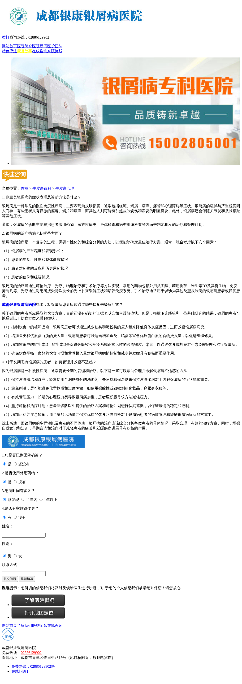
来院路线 (54, 51)
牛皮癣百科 (41, 188)
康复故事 (24, 51)
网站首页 (9, 46)
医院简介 (24, 46)
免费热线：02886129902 (33, 666)
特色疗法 (9, 51)
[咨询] (38, 605)
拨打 (5, 37)
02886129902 (31, 653)
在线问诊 (19, 671)
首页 (24, 188)
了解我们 (24, 625)
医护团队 (54, 46)
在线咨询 (39, 51)
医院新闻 (39, 46)
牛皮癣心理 (64, 188)
